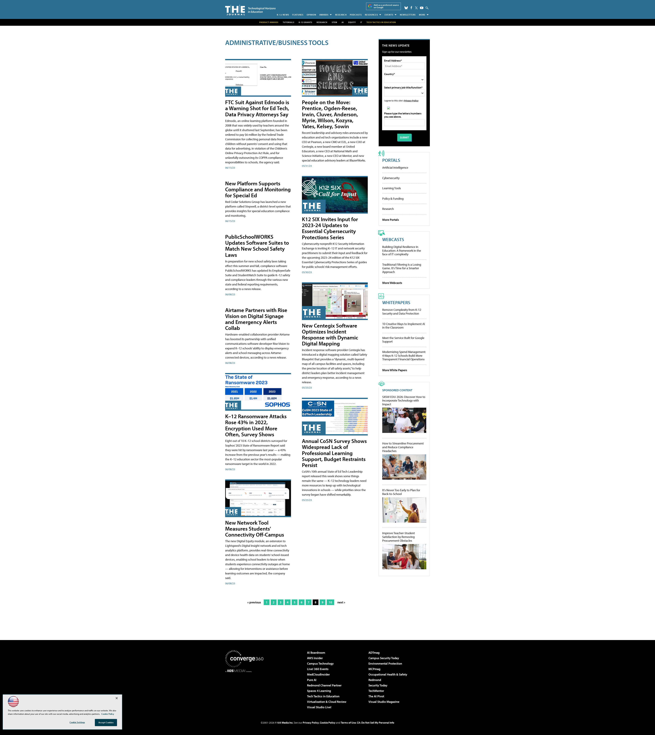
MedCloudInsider (318, 674)
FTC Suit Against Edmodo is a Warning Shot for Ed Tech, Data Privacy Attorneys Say (257, 108)
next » (341, 602)
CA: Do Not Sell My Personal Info (375, 722)
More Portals (390, 220)
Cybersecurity (390, 178)
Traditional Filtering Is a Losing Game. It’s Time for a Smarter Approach (401, 268)
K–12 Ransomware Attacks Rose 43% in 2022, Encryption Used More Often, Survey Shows (256, 425)
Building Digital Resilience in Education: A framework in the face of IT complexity (401, 250)
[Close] (116, 698)
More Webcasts (392, 283)
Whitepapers (396, 302)
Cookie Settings (77, 722)
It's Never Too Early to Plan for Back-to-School (401, 492)
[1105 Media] (245, 689)
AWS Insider (315, 658)
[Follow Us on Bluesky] (406, 8)
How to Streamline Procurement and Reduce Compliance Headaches (403, 447)
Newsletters (408, 14)
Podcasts (356, 14)
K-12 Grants (305, 22)
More (422, 14)
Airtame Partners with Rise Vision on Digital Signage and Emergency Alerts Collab (256, 319)
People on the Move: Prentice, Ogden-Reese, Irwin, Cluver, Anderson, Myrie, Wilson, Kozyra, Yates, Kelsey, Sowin (330, 114)
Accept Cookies (106, 722)
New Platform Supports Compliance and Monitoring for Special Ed (258, 189)
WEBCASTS (393, 239)
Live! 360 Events (318, 669)
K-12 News (283, 14)
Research (341, 14)
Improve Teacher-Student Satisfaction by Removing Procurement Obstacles (398, 536)
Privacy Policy (411, 100)
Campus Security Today (383, 658)
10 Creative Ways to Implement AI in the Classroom (403, 326)
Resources (371, 14)
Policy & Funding (393, 199)
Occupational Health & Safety (387, 674)
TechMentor (376, 691)
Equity (352, 22)
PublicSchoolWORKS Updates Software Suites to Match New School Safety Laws (257, 245)
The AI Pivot (376, 696)
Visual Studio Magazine (383, 702)
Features (297, 14)
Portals (391, 160)
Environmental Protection (385, 663)
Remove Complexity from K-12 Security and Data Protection (401, 311)
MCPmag (374, 669)
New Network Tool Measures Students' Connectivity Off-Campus (254, 528)
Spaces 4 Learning (319, 691)
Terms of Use (348, 722)
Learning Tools (391, 188)
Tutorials (288, 22)
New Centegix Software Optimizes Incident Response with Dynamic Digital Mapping (330, 334)
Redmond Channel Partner (324, 685)
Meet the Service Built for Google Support (403, 340)
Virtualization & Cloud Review (326, 702)
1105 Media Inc (284, 722)
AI (343, 22)
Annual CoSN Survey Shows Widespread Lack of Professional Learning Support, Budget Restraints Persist (334, 452)
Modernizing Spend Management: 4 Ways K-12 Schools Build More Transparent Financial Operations (404, 355)
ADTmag (374, 653)
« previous (254, 602)
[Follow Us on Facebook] (411, 7)
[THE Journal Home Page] (250, 10)
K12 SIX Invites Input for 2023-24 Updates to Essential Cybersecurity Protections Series (330, 228)
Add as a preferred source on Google (386, 6)
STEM (334, 22)
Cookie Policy (327, 722)
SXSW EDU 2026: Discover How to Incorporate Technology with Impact (403, 400)
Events (389, 14)
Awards (324, 14)
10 (330, 602)
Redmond (374, 680)
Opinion (311, 14)
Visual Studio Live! (319, 707)
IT (361, 22)
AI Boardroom (316, 653)
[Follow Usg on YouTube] (421, 8)
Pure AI (311, 680)
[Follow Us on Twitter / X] (416, 7)
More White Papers (394, 370)
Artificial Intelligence (395, 167)
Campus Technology (320, 663)
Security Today (377, 685)
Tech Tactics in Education (323, 696)
